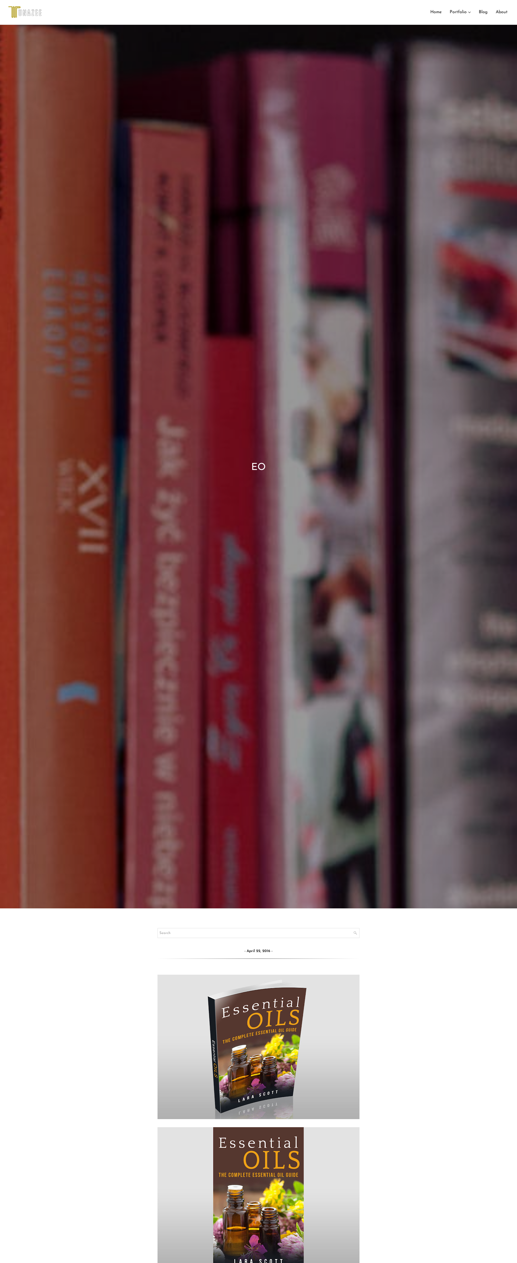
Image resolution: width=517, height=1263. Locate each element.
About (502, 12)
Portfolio (458, 12)
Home (436, 12)
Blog (483, 12)
